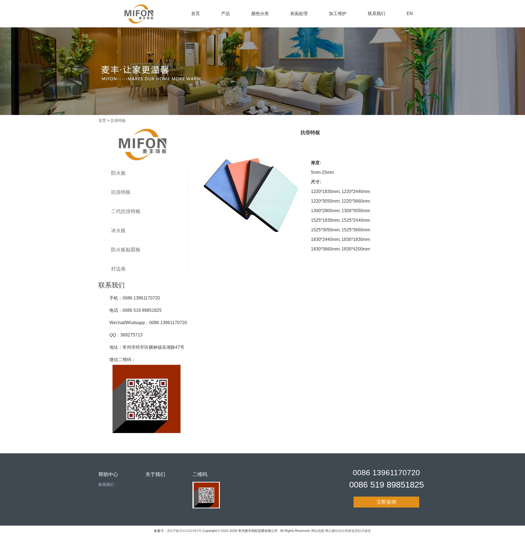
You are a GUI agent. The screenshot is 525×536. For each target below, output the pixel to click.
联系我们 (376, 13)
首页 (195, 13)
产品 (225, 13)
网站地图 (317, 531)
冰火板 (118, 230)
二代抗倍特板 (126, 211)
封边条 (118, 269)
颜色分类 (260, 13)
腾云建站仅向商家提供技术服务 (348, 531)
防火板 (118, 173)
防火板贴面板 (126, 249)
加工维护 (337, 13)
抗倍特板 (118, 120)
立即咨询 (386, 502)
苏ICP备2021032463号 (184, 531)
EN (410, 13)
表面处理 (299, 13)
